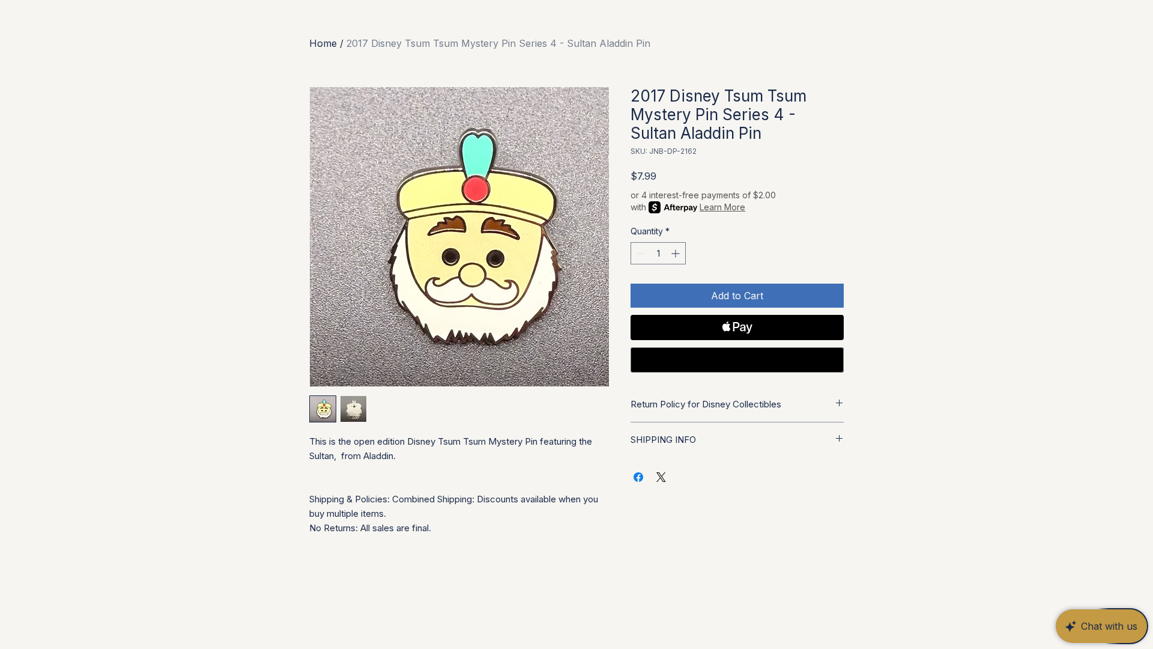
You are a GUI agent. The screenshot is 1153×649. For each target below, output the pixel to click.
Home (323, 43)
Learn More (722, 207)
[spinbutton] (658, 253)
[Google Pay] (737, 360)
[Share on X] (661, 477)
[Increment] (676, 253)
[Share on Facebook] (638, 477)
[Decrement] (639, 253)
